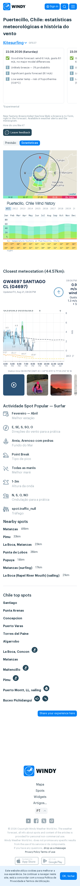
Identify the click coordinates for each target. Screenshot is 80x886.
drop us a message (55, 848)
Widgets (40, 796)
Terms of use (48, 852)
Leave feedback (20, 132)
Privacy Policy (32, 852)
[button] (65, 292)
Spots (40, 790)
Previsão (10, 143)
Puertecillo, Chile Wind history (31, 203)
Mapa (40, 784)
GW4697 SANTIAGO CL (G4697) (24, 284)
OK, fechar (68, 876)
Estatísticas (30, 143)
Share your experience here (57, 713)
